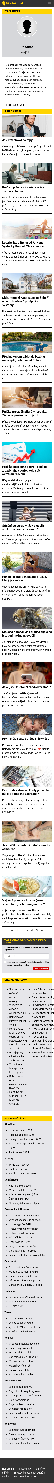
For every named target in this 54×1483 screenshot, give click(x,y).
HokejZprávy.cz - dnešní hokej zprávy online (17, 1056)
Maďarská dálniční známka (23, 1271)
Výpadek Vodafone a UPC (23, 1301)
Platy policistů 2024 (19, 1241)
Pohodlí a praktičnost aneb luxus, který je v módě (24, 578)
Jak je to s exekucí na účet (23, 1246)
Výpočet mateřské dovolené (24, 1343)
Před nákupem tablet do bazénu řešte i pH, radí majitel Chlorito (23, 358)
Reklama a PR (9, 1468)
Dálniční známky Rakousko (23, 1276)
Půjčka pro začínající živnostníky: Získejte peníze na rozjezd (24, 413)
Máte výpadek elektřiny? (22, 1190)
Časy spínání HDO (19, 1198)
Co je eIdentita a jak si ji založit (25, 1391)
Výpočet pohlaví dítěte (21, 1374)
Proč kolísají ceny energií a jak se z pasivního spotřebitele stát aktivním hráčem (24, 470)
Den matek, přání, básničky (23, 1356)
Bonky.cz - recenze (19, 1169)
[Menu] (49, 3)
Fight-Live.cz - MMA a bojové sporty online (17, 1032)
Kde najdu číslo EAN (20, 1185)
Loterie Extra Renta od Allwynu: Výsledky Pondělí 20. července (23, 244)
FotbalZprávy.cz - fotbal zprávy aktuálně (18, 1044)
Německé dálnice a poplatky (24, 1280)
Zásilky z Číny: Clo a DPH (22, 1173)
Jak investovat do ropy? (18, 140)
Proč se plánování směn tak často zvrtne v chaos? (24, 189)
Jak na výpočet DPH (20, 1224)
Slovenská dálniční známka (24, 1267)
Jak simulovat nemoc (20, 1318)
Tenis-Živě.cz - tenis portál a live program (17, 1068)
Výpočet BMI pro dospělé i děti (25, 1327)
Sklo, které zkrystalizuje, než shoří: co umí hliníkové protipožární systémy (25, 301)
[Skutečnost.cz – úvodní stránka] (13, 3)
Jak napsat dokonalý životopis (25, 1395)
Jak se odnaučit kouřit (21, 1322)
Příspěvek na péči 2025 (21, 1134)
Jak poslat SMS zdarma (22, 1417)
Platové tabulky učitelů (21, 1233)
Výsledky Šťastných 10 (21, 1438)
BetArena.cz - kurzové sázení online (17, 1020)
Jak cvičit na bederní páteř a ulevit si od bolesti (26, 847)
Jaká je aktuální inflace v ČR (24, 1215)
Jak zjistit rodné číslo (20, 1408)
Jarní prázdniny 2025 (20, 1130)
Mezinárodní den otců (21, 1361)
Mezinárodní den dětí (20, 1365)
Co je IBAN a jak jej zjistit (22, 1250)
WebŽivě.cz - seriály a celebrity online (17, 1009)
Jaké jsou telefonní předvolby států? (26, 687)
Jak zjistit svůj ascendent (22, 1429)
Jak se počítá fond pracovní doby (27, 1255)
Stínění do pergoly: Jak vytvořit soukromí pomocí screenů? (23, 527)
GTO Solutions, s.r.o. (25, 1476)
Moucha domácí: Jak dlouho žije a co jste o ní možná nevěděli (27, 633)
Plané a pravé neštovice (22, 1331)
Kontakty (26, 1468)
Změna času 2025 (19, 1152)
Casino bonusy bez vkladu (23, 1434)
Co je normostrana (19, 1399)
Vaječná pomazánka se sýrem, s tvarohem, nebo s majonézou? (23, 902)
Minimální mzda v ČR (20, 1237)
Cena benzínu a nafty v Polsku (25, 1284)
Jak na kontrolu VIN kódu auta (25, 1297)
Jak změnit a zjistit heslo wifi (24, 1413)
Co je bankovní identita (21, 1404)
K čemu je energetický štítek (24, 1194)
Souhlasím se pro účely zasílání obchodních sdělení (28, 963)
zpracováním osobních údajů (30, 962)
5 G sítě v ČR (16, 1306)
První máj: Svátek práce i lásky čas (25, 738)
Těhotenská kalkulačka (21, 1352)
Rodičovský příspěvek (21, 1348)
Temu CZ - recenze (19, 1164)
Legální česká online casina (24, 1443)
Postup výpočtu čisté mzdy (23, 1228)
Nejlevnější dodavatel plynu (24, 1203)
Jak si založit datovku (20, 1386)
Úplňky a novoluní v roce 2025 (25, 1139)
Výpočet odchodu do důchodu (25, 1220)
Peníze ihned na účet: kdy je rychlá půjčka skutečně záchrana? (25, 791)
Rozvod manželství (19, 1370)
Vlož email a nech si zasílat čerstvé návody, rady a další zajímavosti (26, 948)
